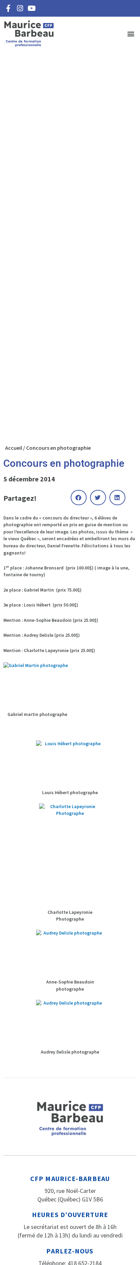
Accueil (13, 447)
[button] (131, 33)
